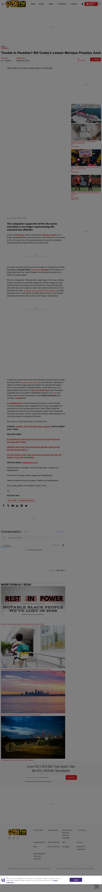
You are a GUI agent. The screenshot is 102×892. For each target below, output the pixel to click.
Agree (76, 880)
